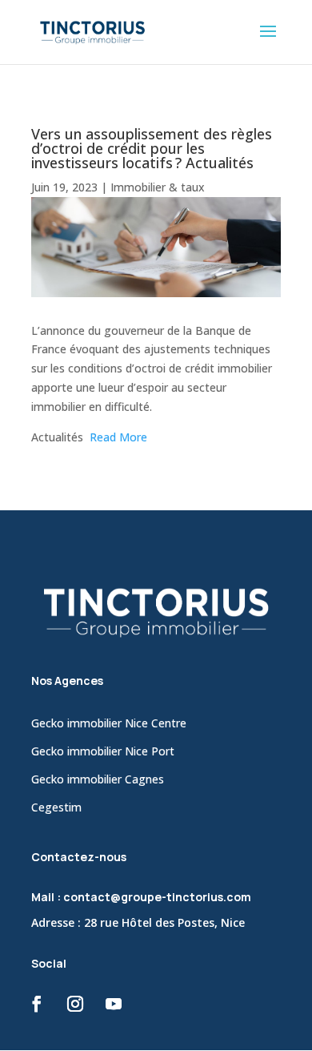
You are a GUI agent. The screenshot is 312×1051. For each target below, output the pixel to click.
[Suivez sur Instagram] (75, 1004)
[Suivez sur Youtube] (114, 1004)
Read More (118, 437)
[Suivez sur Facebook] (37, 1004)
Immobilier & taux (157, 187)
